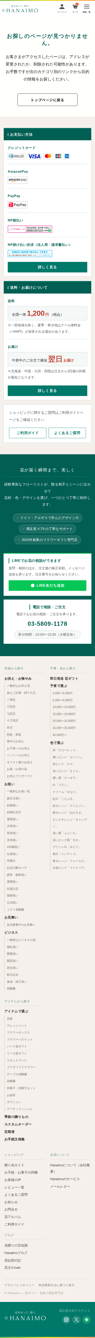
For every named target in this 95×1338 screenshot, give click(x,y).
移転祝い (12, 947)
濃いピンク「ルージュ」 (68, 757)
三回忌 (11, 706)
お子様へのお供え (18, 748)
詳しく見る (47, 267)
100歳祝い (13, 847)
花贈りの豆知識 (16, 1245)
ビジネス (11, 932)
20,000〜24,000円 (64, 721)
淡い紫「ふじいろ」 (65, 833)
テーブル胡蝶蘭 (17, 1074)
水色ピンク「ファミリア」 (70, 867)
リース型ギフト (17, 1053)
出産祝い (12, 854)
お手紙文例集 (14, 1139)
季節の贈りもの (16, 1117)
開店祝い (12, 960)
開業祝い (12, 953)
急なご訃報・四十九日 (21, 692)
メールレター (60, 1186)
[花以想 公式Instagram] (66, 1320)
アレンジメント (17, 1025)
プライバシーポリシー (19, 1285)
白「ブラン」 (61, 785)
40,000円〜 (60, 735)
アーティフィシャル (20, 1109)
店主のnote (12, 1267)
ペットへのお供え (18, 755)
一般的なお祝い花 (18, 791)
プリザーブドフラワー (21, 1067)
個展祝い (12, 895)
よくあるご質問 (67, 433)
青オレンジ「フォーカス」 (70, 861)
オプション (14, 1102)
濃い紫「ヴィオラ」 (65, 777)
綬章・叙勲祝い (17, 874)
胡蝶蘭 (11, 988)
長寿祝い (12, 833)
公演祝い (12, 902)
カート (75, 12)
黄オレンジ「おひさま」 (68, 812)
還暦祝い (12, 819)
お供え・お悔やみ (18, 678)
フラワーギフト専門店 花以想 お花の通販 (20, 8)
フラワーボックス (18, 1032)
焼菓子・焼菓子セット (21, 1088)
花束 (10, 1018)
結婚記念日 (14, 812)
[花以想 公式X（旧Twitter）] (76, 1320)
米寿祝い (12, 840)
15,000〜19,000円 (64, 714)
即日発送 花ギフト (64, 678)
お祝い (9, 784)
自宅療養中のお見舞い (21, 924)
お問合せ (11, 1209)
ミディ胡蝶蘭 (15, 909)
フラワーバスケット (20, 1039)
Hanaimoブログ (15, 1253)
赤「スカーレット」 (65, 750)
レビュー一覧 (14, 1187)
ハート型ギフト (17, 1046)
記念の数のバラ (17, 867)
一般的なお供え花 (18, 685)
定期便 (9, 1132)
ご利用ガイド (28, 433)
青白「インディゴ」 (65, 854)
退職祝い (12, 881)
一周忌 (11, 699)
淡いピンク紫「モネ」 (67, 840)
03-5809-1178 (47, 624)
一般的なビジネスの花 (21, 940)
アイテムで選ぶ (16, 1011)
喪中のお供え (15, 741)
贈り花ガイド (14, 1165)
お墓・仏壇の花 (17, 769)
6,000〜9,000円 (62, 700)
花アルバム (12, 1217)
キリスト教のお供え (20, 762)
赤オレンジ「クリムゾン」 (70, 805)
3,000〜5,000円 (62, 693)
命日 (10, 727)
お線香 (11, 1095)
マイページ (62, 12)
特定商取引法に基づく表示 (56, 1285)
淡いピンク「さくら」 (67, 771)
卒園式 (11, 860)
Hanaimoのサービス (65, 1179)
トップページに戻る (47, 99)
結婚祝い (12, 805)
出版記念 (12, 888)
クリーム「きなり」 (65, 792)
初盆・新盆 (14, 734)
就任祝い (12, 967)
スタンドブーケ (17, 1060)
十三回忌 (12, 720)
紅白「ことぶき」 (64, 798)
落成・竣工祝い (17, 981)
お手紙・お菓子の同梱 (21, 1172)
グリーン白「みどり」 (67, 847)
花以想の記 (12, 1260)
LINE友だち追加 (51, 585)
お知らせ (11, 1202)
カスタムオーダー (18, 1124)
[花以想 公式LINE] (87, 1320)
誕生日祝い (14, 798)
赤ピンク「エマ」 (64, 764)
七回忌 (11, 713)
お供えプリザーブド (20, 776)
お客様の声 (12, 1180)
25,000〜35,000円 (64, 728)
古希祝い (12, 826)
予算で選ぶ (58, 686)
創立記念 (12, 974)
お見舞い (11, 917)
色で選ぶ (57, 743)
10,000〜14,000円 (64, 707)
